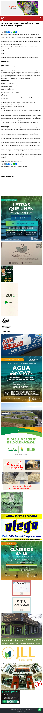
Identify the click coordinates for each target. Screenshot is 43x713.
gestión (15, 166)
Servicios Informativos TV (4, 18)
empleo (12, 166)
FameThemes (23, 711)
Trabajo (25, 166)
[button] (39, 709)
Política (6, 166)
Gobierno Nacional (20, 166)
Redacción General (16, 27)
